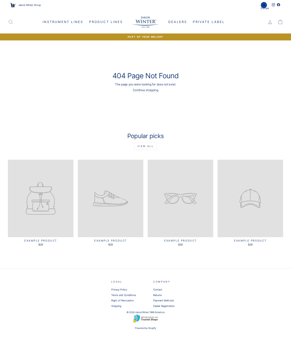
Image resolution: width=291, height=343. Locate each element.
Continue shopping (145, 90)
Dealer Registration (164, 306)
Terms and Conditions (123, 295)
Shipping (116, 306)
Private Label (209, 22)
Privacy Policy (119, 289)
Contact (157, 289)
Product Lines (106, 22)
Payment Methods (163, 300)
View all (145, 146)
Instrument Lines (63, 22)
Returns (157, 295)
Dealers (177, 22)
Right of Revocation (122, 300)
